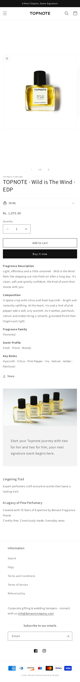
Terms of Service (18, 584)
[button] (5, 13)
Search (12, 558)
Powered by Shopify (50, 675)
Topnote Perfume (35, 675)
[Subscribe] (67, 636)
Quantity (8, 221)
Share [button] (11, 376)
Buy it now (40, 254)
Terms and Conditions (21, 576)
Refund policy (16, 593)
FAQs (11, 567)
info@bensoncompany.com (36, 613)
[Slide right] (48, 169)
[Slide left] (31, 169)
